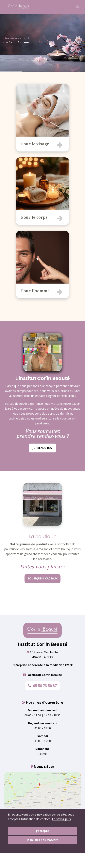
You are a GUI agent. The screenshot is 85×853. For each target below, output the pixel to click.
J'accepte (42, 831)
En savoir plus (61, 819)
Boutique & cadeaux (42, 578)
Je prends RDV (43, 448)
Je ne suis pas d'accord (42, 840)
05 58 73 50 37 (45, 685)
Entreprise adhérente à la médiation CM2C (42, 665)
